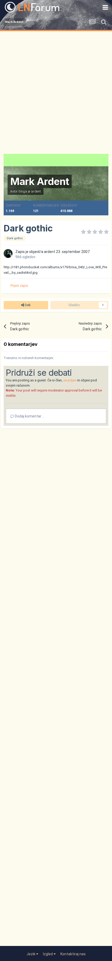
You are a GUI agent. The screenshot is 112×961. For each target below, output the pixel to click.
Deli (27, 305)
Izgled (48, 954)
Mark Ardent (39, 181)
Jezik (31, 954)
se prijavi (70, 380)
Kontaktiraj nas (73, 954)
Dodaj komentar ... (29, 416)
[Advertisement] (56, 89)
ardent (36, 191)
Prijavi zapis (19, 285)
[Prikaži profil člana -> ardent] (8, 253)
